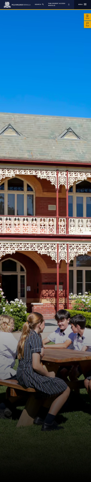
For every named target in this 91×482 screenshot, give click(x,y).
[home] (17, 5)
